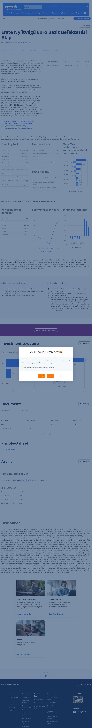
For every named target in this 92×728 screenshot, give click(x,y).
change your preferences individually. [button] (40, 363)
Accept (41, 376)
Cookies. (47, 361)
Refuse (50, 376)
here (52, 367)
